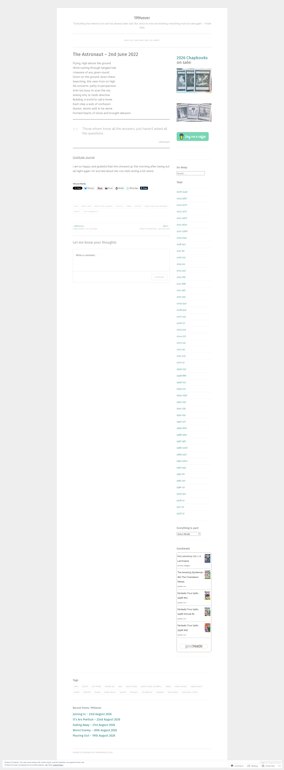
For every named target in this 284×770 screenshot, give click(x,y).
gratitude (86, 206)
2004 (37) (181, 336)
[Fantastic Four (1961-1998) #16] (207, 631)
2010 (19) (181, 297)
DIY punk (96, 687)
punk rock (110, 692)
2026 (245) (182, 192)
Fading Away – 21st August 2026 (94, 725)
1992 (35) (181, 408)
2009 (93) (182, 303)
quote (77, 211)
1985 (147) (182, 454)
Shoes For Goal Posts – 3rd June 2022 (154, 227)
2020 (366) (182, 231)
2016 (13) (181, 257)
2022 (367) (182, 218)
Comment (159, 277)
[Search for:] (191, 173)
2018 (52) (181, 244)
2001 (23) (181, 356)
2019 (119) (182, 238)
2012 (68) (181, 284)
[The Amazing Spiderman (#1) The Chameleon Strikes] (207, 578)
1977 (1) (180, 507)
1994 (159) (182, 395)
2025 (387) (182, 198)
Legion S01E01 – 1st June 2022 (85, 227)
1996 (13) (181, 382)
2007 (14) (181, 316)
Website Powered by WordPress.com (93, 753)
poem (129, 206)
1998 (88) (181, 375)
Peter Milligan (185, 565)
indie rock (196, 687)
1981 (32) (181, 480)
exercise (109, 687)
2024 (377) (182, 205)
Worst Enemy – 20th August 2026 (95, 730)
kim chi (119, 206)
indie (168, 687)
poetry (138, 206)
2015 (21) (181, 264)
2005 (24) (181, 329)
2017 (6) (181, 251)
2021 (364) (182, 224)
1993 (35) (181, 402)
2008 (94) (182, 310)
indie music (181, 687)
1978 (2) (181, 500)
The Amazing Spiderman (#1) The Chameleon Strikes (190, 577)
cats (76, 206)
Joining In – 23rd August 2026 (92, 714)
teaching (173, 692)
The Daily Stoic (190, 692)
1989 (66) (182, 428)
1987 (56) (181, 441)
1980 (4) (181, 487)
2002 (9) (181, 349)
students (147, 692)
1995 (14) (181, 389)
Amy (76, 687)
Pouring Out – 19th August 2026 (94, 735)
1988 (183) (182, 435)
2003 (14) (181, 343)
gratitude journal (104, 206)
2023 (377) (182, 211)
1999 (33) (181, 369)
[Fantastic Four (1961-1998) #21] (207, 599)
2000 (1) (181, 362)
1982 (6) (181, 474)
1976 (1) (180, 513)
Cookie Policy (58, 765)
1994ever (142, 18)
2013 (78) (181, 277)
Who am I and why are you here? (142, 40)
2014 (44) (181, 270)
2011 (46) (181, 290)
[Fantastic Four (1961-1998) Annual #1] (207, 615)
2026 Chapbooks (192, 57)
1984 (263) (182, 461)
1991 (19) (181, 415)
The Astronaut (90, 211)
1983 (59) (181, 467)
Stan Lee (183, 586)
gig (120, 687)
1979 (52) (181, 494)
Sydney (160, 692)
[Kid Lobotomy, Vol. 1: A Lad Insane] (207, 562)
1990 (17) (181, 421)
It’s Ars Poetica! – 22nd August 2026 (96, 719)
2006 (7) (181, 323)
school (134, 692)
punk (97, 692)
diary (85, 687)
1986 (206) (182, 448)
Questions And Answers (156, 206)
